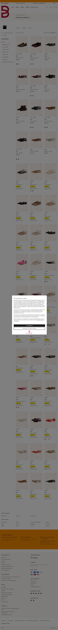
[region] (29, 315)
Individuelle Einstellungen (29, 328)
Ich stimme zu (29, 325)
